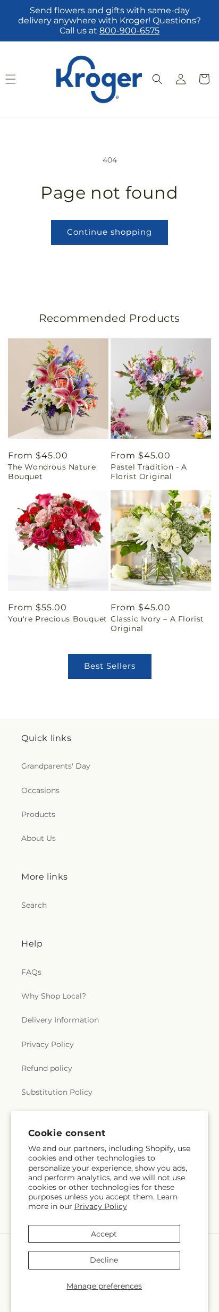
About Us (38, 838)
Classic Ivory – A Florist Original (157, 623)
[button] (157, 79)
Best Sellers (110, 666)
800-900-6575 (129, 30)
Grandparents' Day (55, 766)
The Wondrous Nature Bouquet (52, 471)
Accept (104, 1234)
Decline (104, 1260)
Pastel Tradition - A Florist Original (149, 471)
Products (38, 814)
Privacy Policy (100, 1206)
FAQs (31, 972)
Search (34, 905)
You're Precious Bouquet (57, 619)
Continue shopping (109, 232)
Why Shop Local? (53, 996)
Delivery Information (60, 1020)
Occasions (40, 790)
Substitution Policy (56, 1092)
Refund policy (46, 1068)
